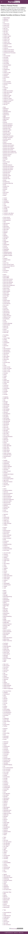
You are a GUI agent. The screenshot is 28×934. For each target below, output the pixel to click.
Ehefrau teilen (6, 302)
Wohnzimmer (6, 907)
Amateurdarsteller (7, 43)
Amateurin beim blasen (8, 49)
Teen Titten (5, 846)
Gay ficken (5, 407)
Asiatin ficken (6, 93)
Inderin (5, 488)
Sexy (4, 792)
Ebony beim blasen (7, 280)
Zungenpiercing (7, 915)
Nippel (4, 660)
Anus (4, 78)
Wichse (5, 904)
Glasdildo (5, 438)
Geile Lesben (6, 429)
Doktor (4, 243)
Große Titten (6, 447)
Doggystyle (6, 241)
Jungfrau (5, 524)
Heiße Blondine (7, 477)
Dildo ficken (6, 226)
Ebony (4, 274)
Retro (4, 731)
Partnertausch (6, 694)
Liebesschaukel (7, 584)
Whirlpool (5, 902)
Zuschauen (6, 918)
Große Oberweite (7, 445)
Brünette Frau (6, 174)
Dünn (4, 269)
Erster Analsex (6, 324)
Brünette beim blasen (8, 168)
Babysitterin (6, 113)
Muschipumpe (6, 633)
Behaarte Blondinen (8, 125)
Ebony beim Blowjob (8, 282)
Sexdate (5, 775)
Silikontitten (6, 799)
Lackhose (5, 554)
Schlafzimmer (6, 746)
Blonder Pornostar (7, 143)
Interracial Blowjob (7, 496)
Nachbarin (5, 643)
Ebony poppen (6, 291)
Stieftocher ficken (7, 813)
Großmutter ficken (7, 454)
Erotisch (5, 321)
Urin (4, 870)
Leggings (5, 568)
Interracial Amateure (8, 493)
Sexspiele (5, 784)
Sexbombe (5, 773)
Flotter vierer (6, 382)
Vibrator (5, 882)
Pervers (5, 701)
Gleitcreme (5, 439)
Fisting (4, 379)
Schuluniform (6, 752)
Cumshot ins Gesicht (8, 214)
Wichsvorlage (6, 905)
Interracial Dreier (7, 498)
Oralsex (5, 676)
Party (4, 695)
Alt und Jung (6, 27)
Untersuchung (6, 867)
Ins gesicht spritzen (7, 490)
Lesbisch (5, 580)
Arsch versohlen (7, 81)
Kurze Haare (6, 550)
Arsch (4, 80)
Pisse (4, 704)
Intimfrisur (5, 505)
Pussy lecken (6, 724)
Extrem (5, 329)
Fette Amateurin (7, 348)
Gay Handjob (6, 409)
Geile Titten (6, 433)
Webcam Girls (6, 898)
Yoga (4, 910)
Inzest (4, 510)
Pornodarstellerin (7, 712)
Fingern (5, 376)
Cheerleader (6, 202)
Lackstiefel (5, 556)
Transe (5, 854)
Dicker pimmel (6, 217)
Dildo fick (5, 224)
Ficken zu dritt (6, 370)
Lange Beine (6, 559)
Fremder (5, 389)
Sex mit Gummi (6, 769)
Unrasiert (5, 865)
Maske (4, 593)
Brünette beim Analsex (8, 166)
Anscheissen (6, 77)
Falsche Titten (6, 338)
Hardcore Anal (6, 465)
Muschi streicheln (7, 631)
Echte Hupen (6, 294)
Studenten (5, 828)
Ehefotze (5, 297)
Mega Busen (6, 604)
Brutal (4, 184)
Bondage (5, 158)
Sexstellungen (6, 787)
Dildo (4, 221)
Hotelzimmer (6, 484)
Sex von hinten (6, 770)
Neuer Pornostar (7, 658)
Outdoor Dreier (6, 686)
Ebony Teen (6, 292)
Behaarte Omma (7, 133)
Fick (4, 364)
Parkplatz (5, 692)
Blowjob (5, 157)
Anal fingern (6, 61)
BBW (4, 116)
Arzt (4, 86)
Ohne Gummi (6, 665)
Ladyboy (5, 557)
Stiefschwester (6, 811)
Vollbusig (5, 885)
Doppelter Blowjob (7, 253)
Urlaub (4, 871)
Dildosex (5, 235)
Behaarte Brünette (7, 126)
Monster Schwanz (7, 624)
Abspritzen (5, 19)
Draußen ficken (6, 259)
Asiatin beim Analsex (8, 90)
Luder (4, 587)
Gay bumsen (6, 406)
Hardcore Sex (6, 468)
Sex (4, 766)
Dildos (4, 234)
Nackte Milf (5, 647)
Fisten (4, 377)
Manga (5, 592)
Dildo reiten (6, 229)
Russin (5, 739)
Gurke (4, 457)
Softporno (5, 801)
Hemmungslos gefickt (8, 478)
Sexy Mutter (6, 795)
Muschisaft (5, 634)
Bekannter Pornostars (8, 136)
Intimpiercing (6, 507)
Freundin (5, 394)
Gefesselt (5, 412)
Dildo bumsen (6, 223)
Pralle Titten (6, 719)
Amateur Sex (6, 40)
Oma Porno (6, 670)
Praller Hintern (6, 721)
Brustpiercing (6, 181)
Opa (4, 673)
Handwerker (6, 463)
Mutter (4, 636)
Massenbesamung (7, 596)
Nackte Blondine (7, 646)
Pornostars (5, 715)
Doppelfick (5, 250)
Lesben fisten (6, 578)
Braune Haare (6, 161)
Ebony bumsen (6, 286)
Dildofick (5, 232)
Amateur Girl (6, 34)
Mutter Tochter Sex (7, 640)
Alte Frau (5, 28)
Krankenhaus (6, 547)
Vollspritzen (6, 886)
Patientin (5, 698)
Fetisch (5, 344)
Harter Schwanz (7, 471)
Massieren (5, 598)
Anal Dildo (5, 57)
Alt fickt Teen (6, 25)
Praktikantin (6, 718)
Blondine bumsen (7, 154)
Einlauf (5, 306)
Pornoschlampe (7, 713)
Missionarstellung (7, 616)
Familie (5, 339)
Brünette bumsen (7, 171)
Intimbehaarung (7, 504)
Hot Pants (5, 483)
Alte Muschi (6, 30)
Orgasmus (5, 679)
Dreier (4, 261)
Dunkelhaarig (6, 267)
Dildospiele (6, 237)
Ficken (4, 365)
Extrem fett (5, 332)
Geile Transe (6, 435)
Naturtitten (5, 657)
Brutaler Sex (6, 186)
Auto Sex (5, 104)
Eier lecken (6, 305)
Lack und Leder (6, 552)
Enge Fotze (6, 309)
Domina (5, 246)
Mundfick (5, 627)
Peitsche (5, 700)
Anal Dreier (6, 58)
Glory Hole (5, 441)
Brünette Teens (6, 178)
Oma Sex (5, 668)
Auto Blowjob (6, 103)
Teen (4, 838)
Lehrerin (5, 571)
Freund (5, 392)
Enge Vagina (6, 314)
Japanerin (5, 514)
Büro (4, 190)
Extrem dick (6, 331)
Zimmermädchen (7, 912)
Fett (4, 347)
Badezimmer (6, 114)
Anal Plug (5, 66)
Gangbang (5, 397)
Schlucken (5, 749)
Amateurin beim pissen (8, 51)
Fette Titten (5, 357)
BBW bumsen (6, 117)
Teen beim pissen (7, 841)
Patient (5, 697)
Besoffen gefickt (7, 139)
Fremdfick (5, 391)
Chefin (4, 205)
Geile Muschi (6, 432)
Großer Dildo (6, 451)
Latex (4, 562)
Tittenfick (5, 850)
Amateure (5, 45)
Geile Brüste (6, 422)
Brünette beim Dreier (8, 169)
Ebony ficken (6, 288)
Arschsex (5, 84)
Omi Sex (5, 671)
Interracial (5, 491)
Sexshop (5, 781)
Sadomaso (5, 741)
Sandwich (5, 743)
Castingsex (6, 201)
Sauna (4, 744)
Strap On (5, 819)
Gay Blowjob (6, 404)
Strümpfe (5, 825)
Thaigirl (5, 847)
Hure (4, 486)
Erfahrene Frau (6, 317)
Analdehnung (6, 69)
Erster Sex (5, 326)
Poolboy (5, 706)
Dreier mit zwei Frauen (8, 264)
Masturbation (6, 599)
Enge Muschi (6, 311)
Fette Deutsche (6, 351)
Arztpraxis (5, 87)
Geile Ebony (6, 424)
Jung (4, 515)
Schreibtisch (6, 751)
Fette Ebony (6, 353)
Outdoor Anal (6, 683)
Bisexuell (5, 140)
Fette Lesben (6, 356)
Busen (4, 195)
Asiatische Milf (6, 96)
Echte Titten (6, 295)
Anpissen (5, 75)
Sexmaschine (6, 776)
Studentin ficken (7, 831)
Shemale (5, 796)
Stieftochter (6, 814)
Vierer (4, 883)
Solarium (5, 802)
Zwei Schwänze (7, 924)
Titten (4, 849)
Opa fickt (5, 674)
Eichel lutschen (6, 303)
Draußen (5, 258)
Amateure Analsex (7, 46)
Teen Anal (5, 840)
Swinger (5, 833)
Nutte (4, 661)
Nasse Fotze (6, 652)
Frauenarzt (5, 385)
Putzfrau (5, 726)
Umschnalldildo (7, 862)
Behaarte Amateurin (8, 123)
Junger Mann (6, 521)
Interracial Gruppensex (8, 499)
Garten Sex (6, 398)
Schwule (5, 757)
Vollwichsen (6, 888)
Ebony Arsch (6, 276)
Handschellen (6, 462)
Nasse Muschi (6, 653)
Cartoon (5, 198)
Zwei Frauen (6, 921)
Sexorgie (5, 778)
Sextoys (5, 790)
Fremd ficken (6, 388)
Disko (4, 240)
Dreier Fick (5, 263)
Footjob (5, 383)
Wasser (5, 895)
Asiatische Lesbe (7, 95)
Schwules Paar (6, 760)
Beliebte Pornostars (7, 137)
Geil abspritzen (6, 413)
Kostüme (5, 545)
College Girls (6, 207)
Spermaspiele (6, 807)
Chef (4, 204)
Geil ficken (5, 415)
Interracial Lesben (7, 501)
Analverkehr (6, 74)
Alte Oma (5, 31)
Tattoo (4, 837)
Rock (4, 734)
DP (4, 256)
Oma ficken (6, 667)
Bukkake (5, 187)
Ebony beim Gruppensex (9, 285)
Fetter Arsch (6, 359)
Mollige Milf (6, 622)
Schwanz (5, 755)
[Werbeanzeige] (13, 928)
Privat (4, 723)
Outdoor (5, 682)
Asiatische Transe (7, 98)
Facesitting (5, 335)
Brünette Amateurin (7, 165)
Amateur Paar (6, 39)
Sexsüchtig (5, 789)
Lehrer (4, 569)
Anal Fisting (6, 63)
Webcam (5, 896)
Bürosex (5, 193)
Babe (4, 107)
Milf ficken (5, 608)
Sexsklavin (5, 782)
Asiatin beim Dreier (7, 92)
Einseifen (5, 308)
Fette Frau (5, 354)
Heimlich (5, 475)
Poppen (5, 707)
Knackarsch (6, 541)
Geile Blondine (6, 419)
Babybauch (6, 108)
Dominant (5, 247)
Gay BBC (5, 403)
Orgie (4, 680)
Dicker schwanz (7, 218)
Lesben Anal (6, 574)
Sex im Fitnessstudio (8, 767)
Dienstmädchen (7, 220)
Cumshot (5, 211)
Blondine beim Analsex (8, 145)
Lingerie (5, 586)
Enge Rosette (6, 312)
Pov (4, 716)
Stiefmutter (5, 808)
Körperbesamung (7, 544)
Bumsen (5, 189)
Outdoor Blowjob (7, 685)
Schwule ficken (6, 758)
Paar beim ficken (7, 691)
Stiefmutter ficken (7, 810)
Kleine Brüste (6, 532)
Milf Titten (5, 610)
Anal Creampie (6, 55)
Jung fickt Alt (6, 517)
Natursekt (5, 655)
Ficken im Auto (6, 367)
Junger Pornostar (7, 523)
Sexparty (5, 779)
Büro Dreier (6, 192)
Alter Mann (5, 33)
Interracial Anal (6, 494)
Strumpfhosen (6, 827)
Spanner (5, 804)
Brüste (4, 180)
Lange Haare (6, 560)
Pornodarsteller (6, 710)
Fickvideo (5, 373)
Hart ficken (5, 469)
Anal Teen (5, 68)
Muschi (5, 628)
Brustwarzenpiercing (8, 183)
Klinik (4, 539)
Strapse (5, 820)
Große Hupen (6, 444)
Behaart (5, 122)
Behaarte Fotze (6, 128)
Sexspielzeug (6, 786)
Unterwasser (6, 868)
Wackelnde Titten (7, 892)
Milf (4, 607)
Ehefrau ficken (6, 300)
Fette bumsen (6, 350)
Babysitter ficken (7, 111)
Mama (4, 590)
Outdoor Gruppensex (8, 688)
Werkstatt (5, 901)
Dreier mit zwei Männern (9, 266)
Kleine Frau (6, 533)
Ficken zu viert (6, 371)
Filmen (5, 374)
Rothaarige (5, 737)
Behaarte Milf (6, 131)
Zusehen (5, 920)
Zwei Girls (5, 923)
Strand (4, 817)
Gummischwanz (7, 456)
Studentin (5, 830)
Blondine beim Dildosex (8, 148)
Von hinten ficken (7, 889)
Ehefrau (5, 299)
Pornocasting (6, 709)
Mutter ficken (6, 639)
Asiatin (5, 89)
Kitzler (4, 529)
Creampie (5, 210)
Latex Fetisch (6, 563)
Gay (4, 400)
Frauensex (5, 386)
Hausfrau (5, 472)
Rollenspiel (6, 736)
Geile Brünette (6, 421)
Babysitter (5, 110)
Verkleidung (6, 878)
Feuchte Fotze (6, 362)
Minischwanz (6, 613)
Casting (5, 199)
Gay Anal (5, 401)
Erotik (4, 320)
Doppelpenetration (7, 252)
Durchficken (6, 270)
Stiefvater (5, 816)
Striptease (5, 824)
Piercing (5, 703)
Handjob (5, 460)
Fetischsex (5, 345)
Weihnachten (6, 899)
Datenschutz (21, 932)
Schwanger (6, 754)
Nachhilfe (5, 644)
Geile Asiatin (6, 418)
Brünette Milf (6, 177)
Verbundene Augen (7, 877)
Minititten (5, 614)
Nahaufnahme (6, 650)
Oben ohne (5, 664)
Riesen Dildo (6, 733)
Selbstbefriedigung (7, 764)
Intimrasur (5, 508)
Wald (4, 893)
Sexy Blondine (6, 793)
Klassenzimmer (6, 530)
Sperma (5, 805)
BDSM (4, 120)
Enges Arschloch (7, 315)
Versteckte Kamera (7, 880)
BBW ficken (6, 119)
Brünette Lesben (7, 175)
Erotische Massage (7, 323)
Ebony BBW (6, 277)
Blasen (5, 142)
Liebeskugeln (6, 583)
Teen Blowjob (6, 844)
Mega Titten (6, 605)
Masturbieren (6, 601)
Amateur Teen (6, 42)
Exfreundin (5, 327)
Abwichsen (5, 20)
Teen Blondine (6, 843)
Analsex (5, 71)
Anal (4, 54)
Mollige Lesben (6, 620)
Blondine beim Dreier (8, 149)
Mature (5, 602)
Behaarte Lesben (7, 129)
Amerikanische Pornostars (9, 52)
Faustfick (5, 341)
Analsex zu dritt (6, 72)
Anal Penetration (7, 65)
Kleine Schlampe (7, 535)
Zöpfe (4, 914)
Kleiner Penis (6, 536)
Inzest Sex (5, 511)
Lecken (5, 566)
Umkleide (5, 861)
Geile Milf (5, 430)
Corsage (5, 208)
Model (4, 617)
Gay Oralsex (6, 410)
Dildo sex (5, 231)
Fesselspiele (6, 342)
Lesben (5, 572)
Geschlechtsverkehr (8, 436)
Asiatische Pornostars (8, 100)
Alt (4, 22)
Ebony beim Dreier (7, 283)
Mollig (4, 619)
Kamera (5, 527)
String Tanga (6, 822)
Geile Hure (5, 427)
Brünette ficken (6, 172)
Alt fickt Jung (6, 23)
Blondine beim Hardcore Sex (10, 152)
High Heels (6, 480)
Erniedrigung (6, 318)
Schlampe (5, 747)
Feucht (5, 360)
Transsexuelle (6, 855)
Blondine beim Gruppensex (9, 151)
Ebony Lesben (6, 289)
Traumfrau (5, 858)
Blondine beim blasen (8, 146)
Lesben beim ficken (7, 575)
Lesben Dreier (6, 577)
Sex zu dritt (5, 772)
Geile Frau (5, 425)
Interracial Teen (6, 502)
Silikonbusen (6, 798)
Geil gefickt (5, 416)
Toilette (5, 852)
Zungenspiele (6, 917)
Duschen (5, 272)
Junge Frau (6, 520)
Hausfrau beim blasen (8, 474)
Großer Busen (6, 450)
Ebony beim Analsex (8, 279)
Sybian (5, 834)
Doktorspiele (6, 244)
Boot (4, 160)
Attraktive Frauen (7, 101)
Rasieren (5, 728)
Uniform (5, 864)
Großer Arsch (6, 448)
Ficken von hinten (7, 368)
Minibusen (5, 611)
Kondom (5, 542)
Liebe (4, 581)
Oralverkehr (6, 677)
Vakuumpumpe (6, 875)
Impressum (16, 932)
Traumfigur (5, 857)
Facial (4, 336)
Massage (5, 595)
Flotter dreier (6, 380)
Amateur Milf (6, 37)
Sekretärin (5, 763)
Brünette (5, 163)
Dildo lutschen (6, 227)
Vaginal (5, 874)
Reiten (4, 730)
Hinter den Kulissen (7, 481)
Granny (5, 442)
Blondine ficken (6, 155)
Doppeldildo (6, 249)
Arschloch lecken (7, 83)
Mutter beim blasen (7, 637)
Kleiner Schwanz (7, 538)
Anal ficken (5, 60)
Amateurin (5, 48)
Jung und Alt (6, 518)
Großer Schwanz (7, 453)
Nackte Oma (6, 649)
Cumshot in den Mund (8, 213)
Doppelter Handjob (7, 255)
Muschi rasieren (7, 630)
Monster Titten (6, 625)
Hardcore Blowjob (7, 466)
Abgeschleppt (6, 17)
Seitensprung (6, 761)
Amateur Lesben (7, 36)
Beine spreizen (6, 134)
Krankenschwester (7, 548)
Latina (4, 565)
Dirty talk (5, 238)
